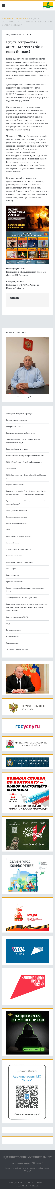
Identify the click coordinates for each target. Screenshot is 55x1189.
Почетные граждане (13, 630)
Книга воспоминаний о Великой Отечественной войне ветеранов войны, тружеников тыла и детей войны (26, 492)
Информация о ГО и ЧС (15, 426)
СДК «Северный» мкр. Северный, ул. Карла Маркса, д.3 (26, 476)
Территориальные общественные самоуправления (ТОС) (25, 589)
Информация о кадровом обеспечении (20, 433)
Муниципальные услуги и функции (19, 414)
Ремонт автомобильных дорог (17, 523)
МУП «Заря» (11, 569)
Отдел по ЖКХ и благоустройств (18, 549)
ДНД (8, 624)
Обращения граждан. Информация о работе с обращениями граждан (23, 441)
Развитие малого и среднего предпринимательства (25, 456)
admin (14, 298)
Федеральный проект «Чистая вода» (19, 562)
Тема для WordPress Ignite (25, 1182)
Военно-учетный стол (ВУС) (17, 617)
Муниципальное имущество (16, 510)
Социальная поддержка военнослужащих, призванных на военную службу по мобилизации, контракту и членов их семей (26, 607)
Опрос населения (12, 643)
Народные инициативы (14, 485)
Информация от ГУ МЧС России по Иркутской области (22, 286)
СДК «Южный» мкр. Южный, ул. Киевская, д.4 (23, 462)
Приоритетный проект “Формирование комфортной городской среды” (25, 502)
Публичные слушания (14, 582)
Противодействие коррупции (17, 449)
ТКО (8, 530)
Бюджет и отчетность (14, 556)
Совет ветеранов (12, 575)
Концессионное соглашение (16, 517)
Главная (7, 18)
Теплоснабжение (12, 543)
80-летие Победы (12, 636)
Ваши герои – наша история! (17, 649)
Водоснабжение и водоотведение (18, 536)
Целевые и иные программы (16, 420)
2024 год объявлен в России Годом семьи (21, 598)
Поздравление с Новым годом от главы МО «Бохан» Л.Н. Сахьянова (26, 273)
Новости (22, 18)
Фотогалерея (11, 468)
